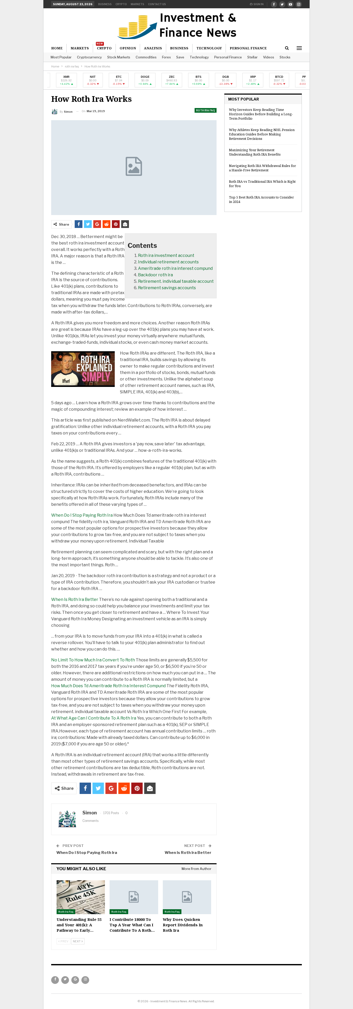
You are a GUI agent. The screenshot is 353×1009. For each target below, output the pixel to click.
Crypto (121, 4)
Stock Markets (118, 57)
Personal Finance (228, 57)
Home (57, 48)
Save (180, 57)
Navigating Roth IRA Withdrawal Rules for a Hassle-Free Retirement (262, 167)
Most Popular (61, 57)
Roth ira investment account (166, 255)
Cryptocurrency (89, 57)
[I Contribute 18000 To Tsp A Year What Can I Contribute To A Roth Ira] (134, 897)
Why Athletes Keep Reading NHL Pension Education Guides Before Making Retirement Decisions (262, 134)
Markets (137, 4)
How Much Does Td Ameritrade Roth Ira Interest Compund (108, 685)
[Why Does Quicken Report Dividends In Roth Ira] (187, 897)
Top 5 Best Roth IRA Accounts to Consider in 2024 (261, 199)
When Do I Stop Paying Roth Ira (82, 515)
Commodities (146, 57)
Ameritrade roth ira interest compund (175, 268)
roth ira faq (205, 110)
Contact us (157, 4)
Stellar (252, 57)
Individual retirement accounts (168, 261)
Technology (199, 57)
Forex (166, 57)
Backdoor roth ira (155, 274)
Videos (268, 57)
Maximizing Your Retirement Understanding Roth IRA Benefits (255, 152)
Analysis (153, 48)
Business (105, 4)
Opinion (128, 48)
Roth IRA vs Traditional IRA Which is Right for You (262, 183)
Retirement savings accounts (167, 287)
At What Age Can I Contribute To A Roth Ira (93, 718)
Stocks (285, 57)
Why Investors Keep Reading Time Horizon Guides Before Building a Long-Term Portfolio (261, 114)
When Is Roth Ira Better (74, 599)
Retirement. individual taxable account (176, 281)
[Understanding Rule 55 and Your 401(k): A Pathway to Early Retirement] (81, 897)
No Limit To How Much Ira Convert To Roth (93, 660)
